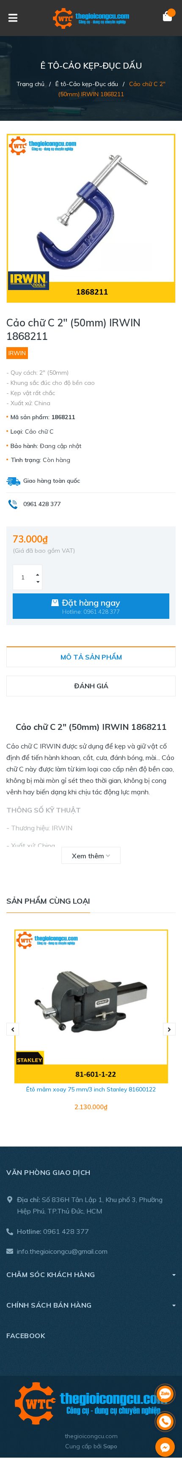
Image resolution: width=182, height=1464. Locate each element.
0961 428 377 (66, 1231)
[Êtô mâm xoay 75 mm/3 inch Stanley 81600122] (91, 1006)
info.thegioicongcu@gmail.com (62, 1251)
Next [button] (169, 1029)
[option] (91, 1029)
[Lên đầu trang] (165, 1371)
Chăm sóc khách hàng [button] (50, 1274)
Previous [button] (12, 1029)
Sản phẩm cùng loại (48, 901)
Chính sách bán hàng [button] (49, 1305)
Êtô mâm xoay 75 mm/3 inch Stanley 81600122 (91, 1089)
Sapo (110, 1446)
